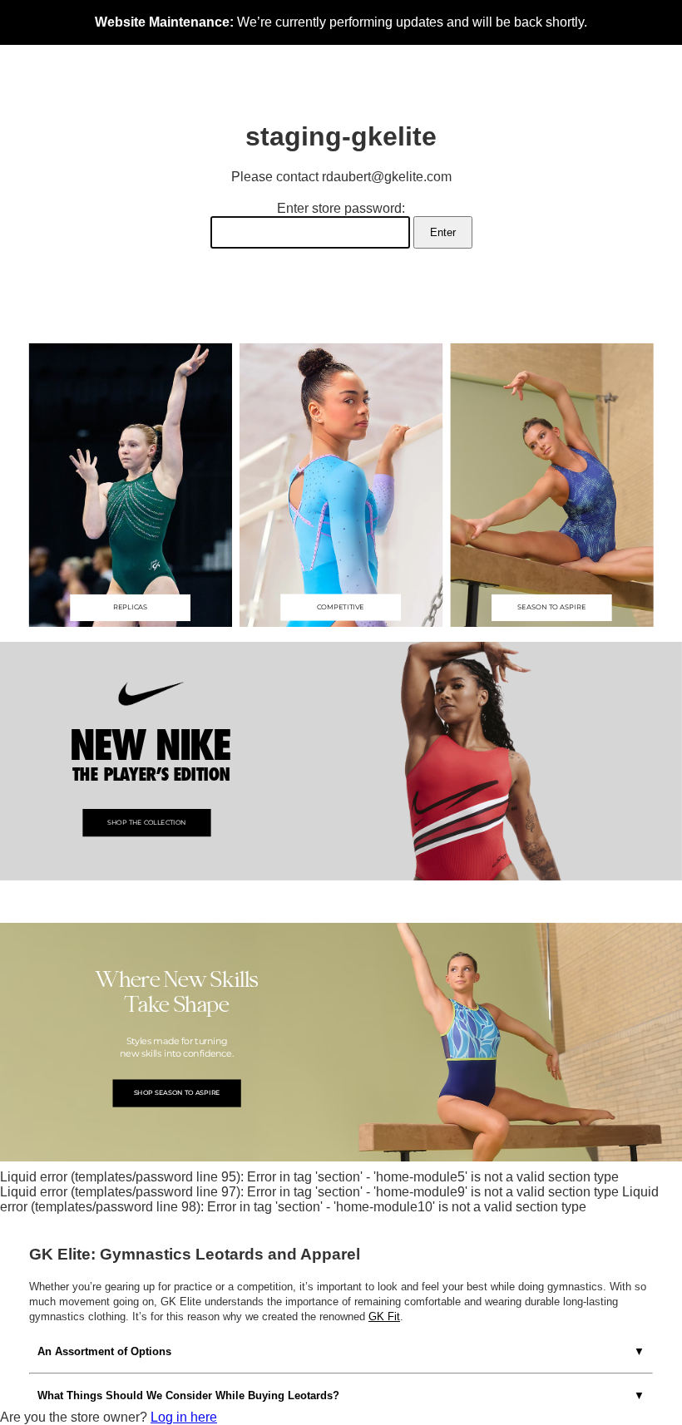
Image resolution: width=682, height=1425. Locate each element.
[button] (130, 485)
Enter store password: (341, 208)
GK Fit (384, 1316)
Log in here (184, 1417)
